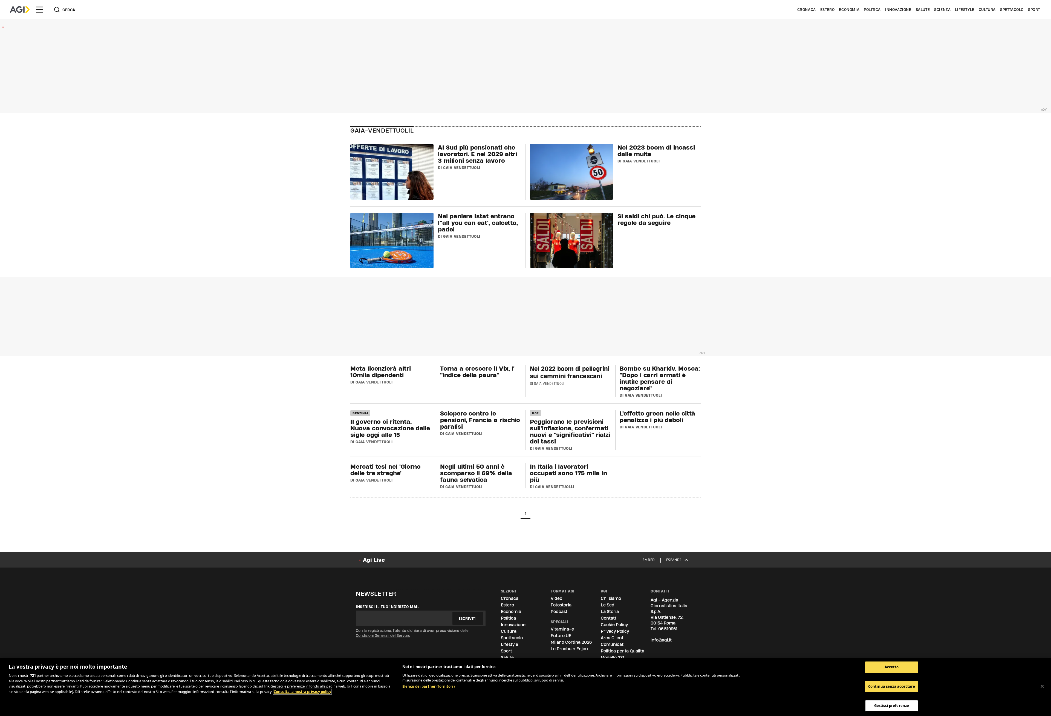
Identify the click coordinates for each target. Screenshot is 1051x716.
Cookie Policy (614, 624)
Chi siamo (611, 598)
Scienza (942, 9)
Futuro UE (561, 635)
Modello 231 (612, 657)
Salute (923, 9)
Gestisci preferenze (891, 705)
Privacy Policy (615, 631)
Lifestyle (964, 9)
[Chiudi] (1042, 686)
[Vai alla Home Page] (20, 9)
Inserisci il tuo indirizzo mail (388, 606)
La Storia (610, 611)
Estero (827, 9)
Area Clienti (613, 637)
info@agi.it (661, 640)
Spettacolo (1012, 9)
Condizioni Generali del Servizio (383, 635)
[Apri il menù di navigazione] (39, 9)
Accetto (892, 667)
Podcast (559, 611)
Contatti (609, 618)
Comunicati (613, 644)
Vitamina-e (562, 629)
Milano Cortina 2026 (571, 642)
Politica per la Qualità (622, 651)
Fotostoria (561, 605)
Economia (849, 9)
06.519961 (667, 628)
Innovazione (898, 9)
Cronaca (806, 9)
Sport (1034, 9)
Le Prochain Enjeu (569, 648)
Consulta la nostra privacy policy (302, 691)
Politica (872, 9)
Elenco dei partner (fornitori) (428, 686)
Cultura (987, 9)
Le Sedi (608, 605)
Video (556, 598)
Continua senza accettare (891, 686)
